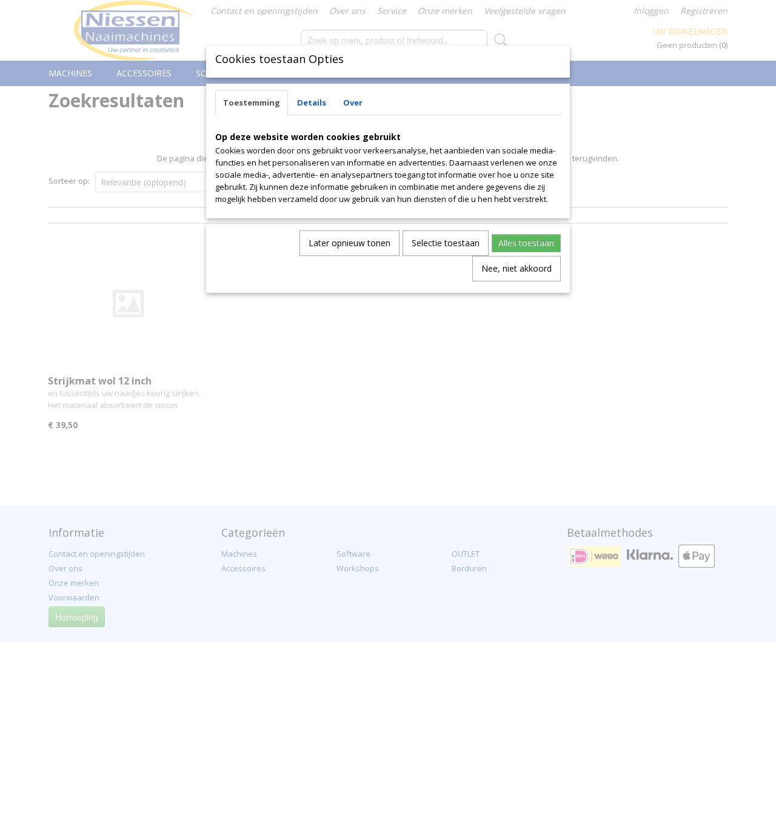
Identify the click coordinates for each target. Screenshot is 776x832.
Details (311, 102)
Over (353, 102)
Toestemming (251, 102)
